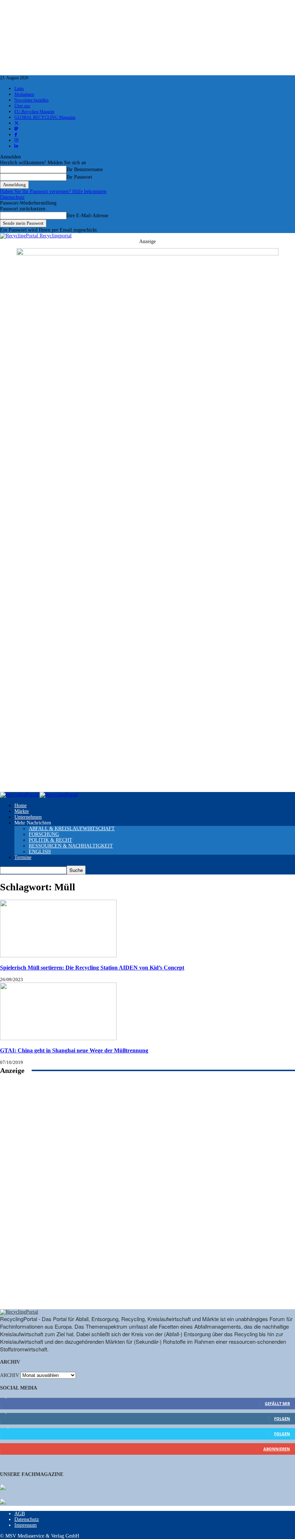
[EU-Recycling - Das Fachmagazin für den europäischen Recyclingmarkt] (3, 1487)
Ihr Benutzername (85, 169)
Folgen (282, 1418)
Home (20, 805)
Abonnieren (276, 1448)
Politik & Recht (50, 840)
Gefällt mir (277, 1403)
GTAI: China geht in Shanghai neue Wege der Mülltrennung (74, 1050)
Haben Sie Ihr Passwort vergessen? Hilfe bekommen (53, 191)
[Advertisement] (147, 1200)
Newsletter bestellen (31, 100)
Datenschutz (12, 197)
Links (19, 88)
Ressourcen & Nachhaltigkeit (71, 846)
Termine (22, 857)
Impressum (25, 1525)
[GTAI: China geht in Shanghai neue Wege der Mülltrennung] (58, 1038)
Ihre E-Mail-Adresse (87, 215)
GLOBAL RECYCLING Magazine (45, 117)
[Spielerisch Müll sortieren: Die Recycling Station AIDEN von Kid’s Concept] (58, 955)
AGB (19, 1513)
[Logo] (20, 794)
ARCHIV (9, 1375)
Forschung (44, 834)
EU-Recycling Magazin (34, 111)
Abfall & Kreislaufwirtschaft (72, 828)
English (40, 851)
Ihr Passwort (79, 177)
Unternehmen (28, 817)
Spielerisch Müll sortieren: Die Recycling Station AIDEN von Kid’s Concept (92, 968)
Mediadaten (24, 94)
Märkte (21, 811)
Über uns (22, 105)
